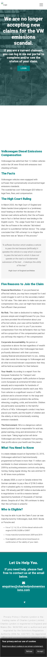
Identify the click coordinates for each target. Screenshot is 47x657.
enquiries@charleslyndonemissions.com (23, 588)
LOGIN (23, 68)
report (29, 371)
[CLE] (4, 5)
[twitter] (24, 602)
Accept (40, 651)
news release (11, 454)
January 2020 (9, 480)
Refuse (29, 651)
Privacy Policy (11, 617)
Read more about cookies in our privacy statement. (22, 646)
